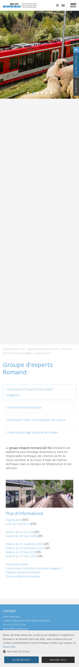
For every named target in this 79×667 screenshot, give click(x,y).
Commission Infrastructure (24, 407)
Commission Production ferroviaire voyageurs (29, 392)
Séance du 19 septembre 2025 (25, 548)
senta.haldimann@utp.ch (15, 628)
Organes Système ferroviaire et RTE (43, 349)
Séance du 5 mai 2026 (19, 532)
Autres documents (17, 564)
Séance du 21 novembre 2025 (24, 544)
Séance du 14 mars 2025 (21, 556)
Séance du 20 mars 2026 (21, 536)
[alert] (39, 648)
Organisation (13, 520)
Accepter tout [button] (21, 659)
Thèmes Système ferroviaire (23, 576)
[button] (39, 652)
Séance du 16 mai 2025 (20, 552)
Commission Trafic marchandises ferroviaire (36, 420)
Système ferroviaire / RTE (14, 349)
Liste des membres (18, 524)
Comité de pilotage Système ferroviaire (32, 432)
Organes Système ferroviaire (23, 572)
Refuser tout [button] (58, 659)
